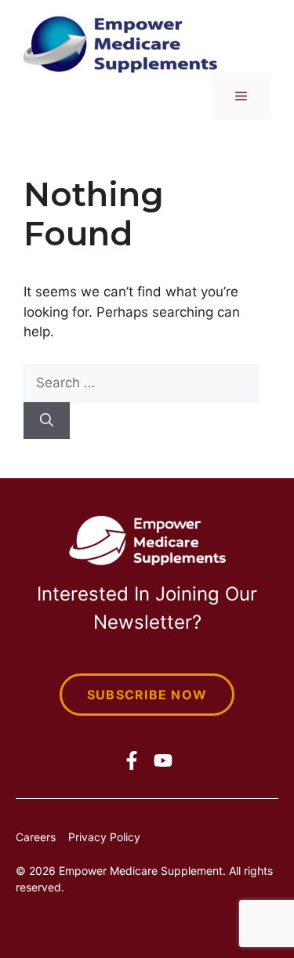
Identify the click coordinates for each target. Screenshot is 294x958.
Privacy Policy (104, 837)
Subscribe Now (147, 694)
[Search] (47, 421)
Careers (36, 837)
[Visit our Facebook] (131, 760)
